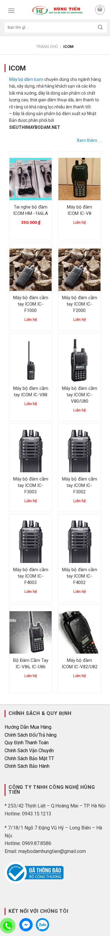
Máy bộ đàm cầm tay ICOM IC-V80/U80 (79, 395)
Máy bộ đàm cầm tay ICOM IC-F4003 (30, 576)
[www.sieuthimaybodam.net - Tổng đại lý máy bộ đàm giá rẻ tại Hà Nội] (57, 10)
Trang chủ (47, 46)
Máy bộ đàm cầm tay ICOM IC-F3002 (79, 485)
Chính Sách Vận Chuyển (29, 750)
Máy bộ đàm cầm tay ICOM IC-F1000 (30, 304)
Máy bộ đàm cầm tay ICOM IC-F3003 (30, 485)
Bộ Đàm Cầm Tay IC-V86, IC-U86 (30, 663)
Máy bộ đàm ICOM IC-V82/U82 (79, 663)
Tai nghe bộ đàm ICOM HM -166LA (30, 210)
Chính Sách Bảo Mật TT (29, 758)
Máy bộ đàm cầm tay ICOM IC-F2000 (79, 304)
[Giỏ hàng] (100, 10)
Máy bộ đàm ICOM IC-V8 (79, 210)
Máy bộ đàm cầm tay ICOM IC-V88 (30, 391)
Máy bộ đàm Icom (26, 79)
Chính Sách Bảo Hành (27, 766)
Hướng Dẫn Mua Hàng (28, 727)
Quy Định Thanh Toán (27, 743)
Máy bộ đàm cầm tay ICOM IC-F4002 (79, 576)
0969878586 (42, 924)
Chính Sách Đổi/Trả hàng (31, 735)
